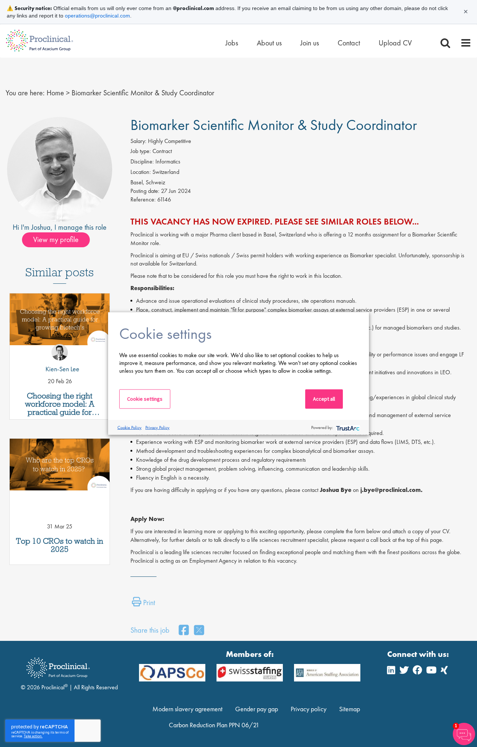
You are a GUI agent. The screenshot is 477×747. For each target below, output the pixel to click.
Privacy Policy (157, 427)
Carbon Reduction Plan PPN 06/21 (214, 725)
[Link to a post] (60, 326)
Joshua (41, 227)
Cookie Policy (129, 427)
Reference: (143, 199)
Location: (140, 172)
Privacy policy (308, 709)
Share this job (150, 630)
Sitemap (349, 709)
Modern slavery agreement (187, 709)
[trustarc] (347, 427)
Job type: (140, 151)
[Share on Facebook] (184, 631)
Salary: (138, 141)
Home (55, 93)
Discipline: (142, 161)
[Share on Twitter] (199, 631)
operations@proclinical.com (97, 16)
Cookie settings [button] (144, 398)
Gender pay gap (256, 709)
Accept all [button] (324, 398)
